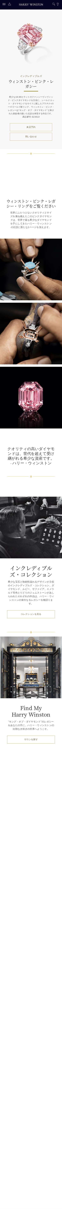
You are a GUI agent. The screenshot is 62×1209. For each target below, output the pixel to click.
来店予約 (31, 127)
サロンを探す (31, 739)
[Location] (58, 4)
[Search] (54, 4)
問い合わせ (31, 136)
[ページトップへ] (56, 1203)
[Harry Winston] (31, 5)
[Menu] (4, 5)
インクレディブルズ (31, 76)
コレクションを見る (31, 614)
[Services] (10, 5)
